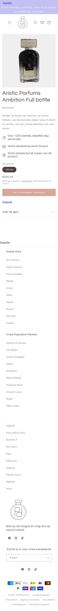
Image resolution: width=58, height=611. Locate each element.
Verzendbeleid (49, 599)
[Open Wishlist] (42, 22)
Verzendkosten (26, 181)
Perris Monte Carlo (15, 432)
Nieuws (10, 309)
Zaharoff (10, 425)
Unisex (9, 287)
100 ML (9, 169)
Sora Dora (11, 446)
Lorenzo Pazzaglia (15, 356)
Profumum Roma (14, 384)
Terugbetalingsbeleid (41, 595)
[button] (9, 22)
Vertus (9, 488)
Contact (10, 322)
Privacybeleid (11, 599)
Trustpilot (7, 2)
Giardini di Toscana (16, 342)
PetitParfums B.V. (23, 595)
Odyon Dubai (13, 405)
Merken (9, 281)
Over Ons (11, 316)
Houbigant (11, 370)
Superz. (10, 363)
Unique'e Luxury (14, 391)
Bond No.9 (11, 439)
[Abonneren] (47, 557)
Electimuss (11, 460)
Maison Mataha (13, 377)
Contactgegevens (19, 604)
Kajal (8, 453)
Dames (9, 302)
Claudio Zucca (13, 474)
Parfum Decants (14, 267)
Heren (9, 294)
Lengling (10, 467)
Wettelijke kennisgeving (39, 604)
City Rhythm (12, 349)
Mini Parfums (12, 259)
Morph (9, 398)
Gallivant (10, 481)
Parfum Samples (14, 274)
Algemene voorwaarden (30, 599)
